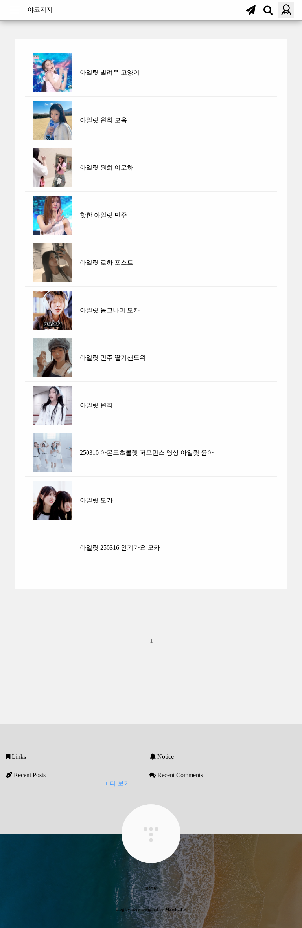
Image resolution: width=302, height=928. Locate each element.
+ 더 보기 (117, 783)
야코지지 (40, 9)
